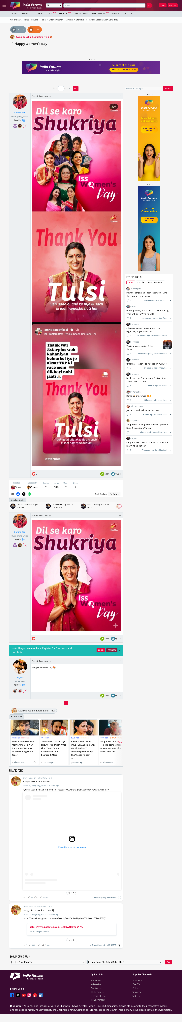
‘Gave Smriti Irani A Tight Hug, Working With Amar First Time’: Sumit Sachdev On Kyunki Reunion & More (54, 748)
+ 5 (25, 126)
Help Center (97, 992)
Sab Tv (136, 996)
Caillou (164, 386)
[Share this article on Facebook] (18, 494)
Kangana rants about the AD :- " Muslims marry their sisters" (147, 444)
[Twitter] (18, 995)
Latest (131, 282)
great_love (162, 400)
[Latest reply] (119, 897)
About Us (96, 980)
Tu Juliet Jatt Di (136, 289)
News (15, 13)
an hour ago (147, 318)
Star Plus (137, 980)
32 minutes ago (151, 386)
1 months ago (98, 897)
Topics (38, 13)
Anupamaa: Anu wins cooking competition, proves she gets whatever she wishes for (113, 746)
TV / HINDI (16, 738)
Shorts (63, 13)
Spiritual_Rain (161, 318)
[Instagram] (29, 995)
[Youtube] (24, 995)
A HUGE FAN (111, 897)
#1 (120, 96)
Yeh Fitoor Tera (136, 406)
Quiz (49, 13)
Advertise (96, 984)
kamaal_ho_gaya (160, 432)
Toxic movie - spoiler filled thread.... (139, 348)
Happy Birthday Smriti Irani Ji (38, 910)
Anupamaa (134, 420)
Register (172, 5)
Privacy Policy (98, 999)
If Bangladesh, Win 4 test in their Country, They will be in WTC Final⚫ (147, 312)
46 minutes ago (144, 353)
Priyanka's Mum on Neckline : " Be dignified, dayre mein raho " (143, 330)
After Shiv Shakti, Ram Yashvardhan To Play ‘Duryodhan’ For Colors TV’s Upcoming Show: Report (23, 748)
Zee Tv (136, 984)
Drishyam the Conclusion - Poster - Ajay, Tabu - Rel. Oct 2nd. (146, 380)
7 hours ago (145, 432)
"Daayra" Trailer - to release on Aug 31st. (147, 363)
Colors (136, 988)
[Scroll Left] (12, 506)
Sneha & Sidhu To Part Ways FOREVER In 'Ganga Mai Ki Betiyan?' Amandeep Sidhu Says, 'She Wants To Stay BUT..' (83, 750)
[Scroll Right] (120, 506)
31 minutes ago (150, 368)
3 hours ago (148, 414)
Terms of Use (98, 996)
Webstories (98, 13)
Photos (128, 13)
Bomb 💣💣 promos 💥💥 (139, 396)
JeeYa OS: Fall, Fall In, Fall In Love (142, 410)
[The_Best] (29, 487)
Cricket (133, 306)
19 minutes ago (143, 336)
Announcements (155, 282)
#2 (120, 515)
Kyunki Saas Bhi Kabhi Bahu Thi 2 (33, 37)
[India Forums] (26, 5)
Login (162, 5)
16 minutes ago (150, 300)
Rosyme (163, 368)
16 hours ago (149, 400)
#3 (120, 661)
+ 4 (25, 691)
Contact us (97, 988)
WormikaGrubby (160, 336)
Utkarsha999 (161, 414)
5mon (18, 487)
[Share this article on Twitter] (24, 494)
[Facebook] (12, 995)
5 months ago (98, 945)
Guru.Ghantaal (161, 450)
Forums (26, 13)
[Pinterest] (35, 995)
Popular (141, 282)
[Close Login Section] (120, 650)
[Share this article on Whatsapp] (29, 494)
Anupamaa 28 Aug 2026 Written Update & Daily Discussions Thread (147, 426)
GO (149, 5)
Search (168, 88)
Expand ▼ (72, 892)
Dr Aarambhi (135, 392)
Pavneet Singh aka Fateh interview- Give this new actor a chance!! (146, 294)
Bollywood (134, 324)
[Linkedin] (41, 995)
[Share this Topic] (12, 494)
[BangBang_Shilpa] (13, 487)
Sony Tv (137, 992)
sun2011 (163, 300)
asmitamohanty (160, 353)
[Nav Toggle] (4, 5)
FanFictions (81, 13)
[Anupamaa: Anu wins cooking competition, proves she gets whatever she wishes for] (113, 727)
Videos (116, 13)
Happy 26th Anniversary (36, 781)
